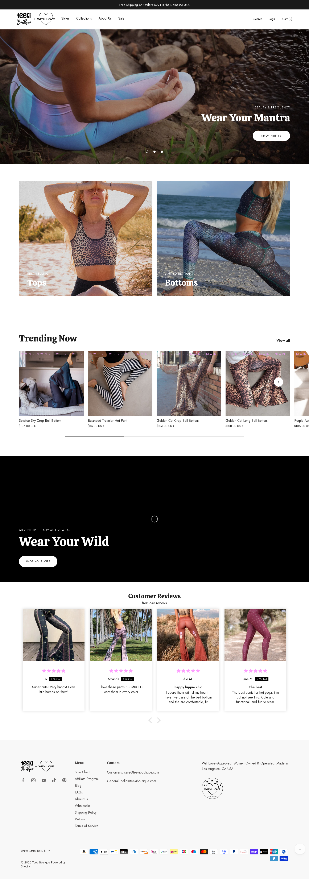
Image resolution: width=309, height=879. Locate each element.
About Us (81, 799)
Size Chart (82, 772)
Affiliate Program (87, 778)
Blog (78, 785)
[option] (154, 86)
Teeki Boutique (41, 862)
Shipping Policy (85, 812)
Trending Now (48, 338)
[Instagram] (33, 779)
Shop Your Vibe (38, 561)
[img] (53, 671)
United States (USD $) (33, 851)
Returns (80, 819)
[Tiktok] (54, 779)
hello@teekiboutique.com (138, 781)
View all (283, 340)
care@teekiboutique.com (141, 772)
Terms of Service (87, 826)
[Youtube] (44, 779)
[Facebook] (23, 779)
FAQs (79, 792)
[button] (147, 152)
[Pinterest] (64, 779)
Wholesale (82, 805)
